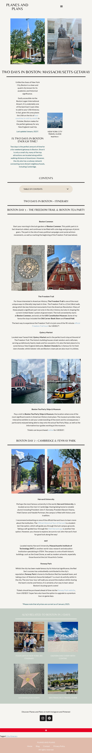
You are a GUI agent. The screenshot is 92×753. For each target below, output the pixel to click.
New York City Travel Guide (55, 132)
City (7, 736)
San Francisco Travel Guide (63, 697)
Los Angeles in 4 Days (29, 697)
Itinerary (13, 736)
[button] (61, 6)
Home (29, 746)
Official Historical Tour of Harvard (51, 523)
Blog (38, 746)
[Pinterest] (49, 718)
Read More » (55, 137)
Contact (46, 746)
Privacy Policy (59, 746)
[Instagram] (43, 718)
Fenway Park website (66, 590)
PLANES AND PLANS (46, 742)
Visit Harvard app (55, 529)
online (50, 430)
